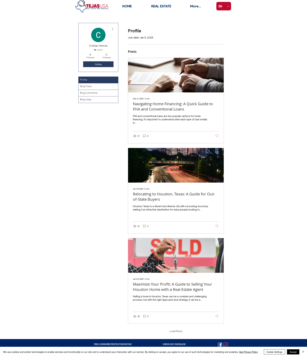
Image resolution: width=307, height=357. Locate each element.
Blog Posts (86, 86)
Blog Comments (89, 93)
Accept (293, 351)
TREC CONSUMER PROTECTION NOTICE (113, 344)
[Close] (303, 351)
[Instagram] (225, 344)
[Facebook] (220, 344)
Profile (83, 80)
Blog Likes (85, 99)
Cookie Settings (274, 351)
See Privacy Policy (248, 351)
